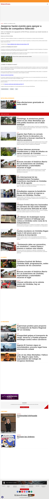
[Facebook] (17, 492)
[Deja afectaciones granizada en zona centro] (8, 104)
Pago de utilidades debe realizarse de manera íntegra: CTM (18, 44)
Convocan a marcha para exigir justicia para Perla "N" (14, 84)
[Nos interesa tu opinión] (24, 483)
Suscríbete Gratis (24, 407)
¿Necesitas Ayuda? (24, 489)
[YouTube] (22, 492)
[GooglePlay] (31, 492)
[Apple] (29, 492)
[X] (20, 492)
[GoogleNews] (27, 492)
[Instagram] (24, 492)
